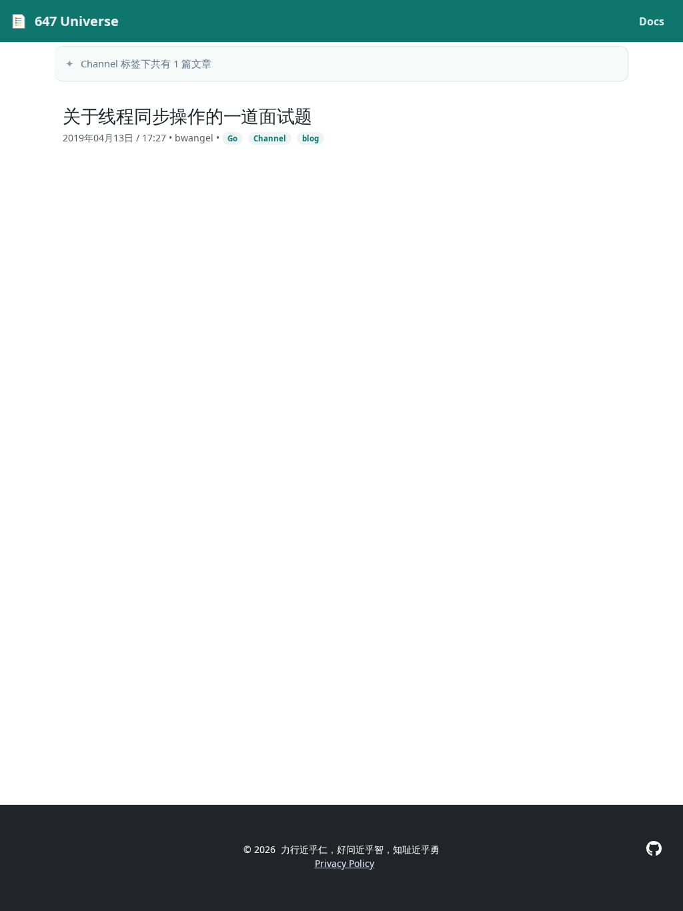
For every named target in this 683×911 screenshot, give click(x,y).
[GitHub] (654, 848)
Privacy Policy (344, 863)
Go (232, 138)
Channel (269, 138)
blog (310, 138)
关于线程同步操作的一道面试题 (187, 115)
